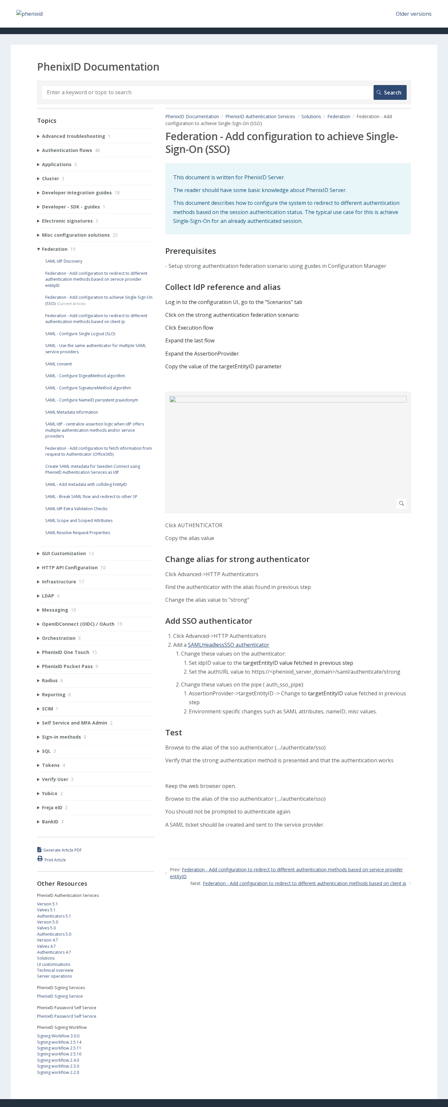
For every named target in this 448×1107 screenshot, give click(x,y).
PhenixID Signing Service (60, 996)
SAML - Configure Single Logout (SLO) (80, 333)
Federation (338, 116)
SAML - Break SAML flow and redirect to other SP (91, 496)
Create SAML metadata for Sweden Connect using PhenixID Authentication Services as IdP (92, 469)
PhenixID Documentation (192, 116)
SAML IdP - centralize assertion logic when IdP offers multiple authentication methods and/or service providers (94, 430)
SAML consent (58, 364)
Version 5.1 (47, 904)
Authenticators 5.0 (54, 934)
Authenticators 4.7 (54, 952)
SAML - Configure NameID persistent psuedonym (91, 400)
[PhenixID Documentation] (29, 14)
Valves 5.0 (46, 928)
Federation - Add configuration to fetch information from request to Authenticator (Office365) (98, 451)
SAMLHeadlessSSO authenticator (228, 644)
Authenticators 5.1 (54, 916)
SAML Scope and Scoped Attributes (78, 520)
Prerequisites (190, 251)
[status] (288, 198)
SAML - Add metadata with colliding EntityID (86, 484)
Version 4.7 (47, 940)
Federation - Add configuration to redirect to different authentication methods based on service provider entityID (96, 279)
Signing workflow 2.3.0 (58, 1066)
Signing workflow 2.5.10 (59, 1054)
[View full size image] (288, 452)
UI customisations (53, 964)
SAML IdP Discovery (63, 261)
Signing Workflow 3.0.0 (58, 1036)
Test (173, 732)
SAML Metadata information (71, 412)
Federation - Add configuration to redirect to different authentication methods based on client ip (304, 883)
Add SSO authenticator (208, 621)
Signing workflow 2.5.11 (59, 1048)
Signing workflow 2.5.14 (59, 1042)
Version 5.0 (47, 922)
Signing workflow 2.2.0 (58, 1072)
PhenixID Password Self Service (66, 1016)
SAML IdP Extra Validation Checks (76, 508)
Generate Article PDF (62, 850)
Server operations (54, 976)
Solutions (311, 116)
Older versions (414, 13)
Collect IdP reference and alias (223, 287)
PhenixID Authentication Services (260, 116)
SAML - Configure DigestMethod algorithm (85, 376)
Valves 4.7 (46, 946)
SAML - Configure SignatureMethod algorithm (88, 388)
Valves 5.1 (46, 910)
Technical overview (55, 970)
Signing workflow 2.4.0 (58, 1060)
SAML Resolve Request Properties (77, 532)
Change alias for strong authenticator (237, 559)
